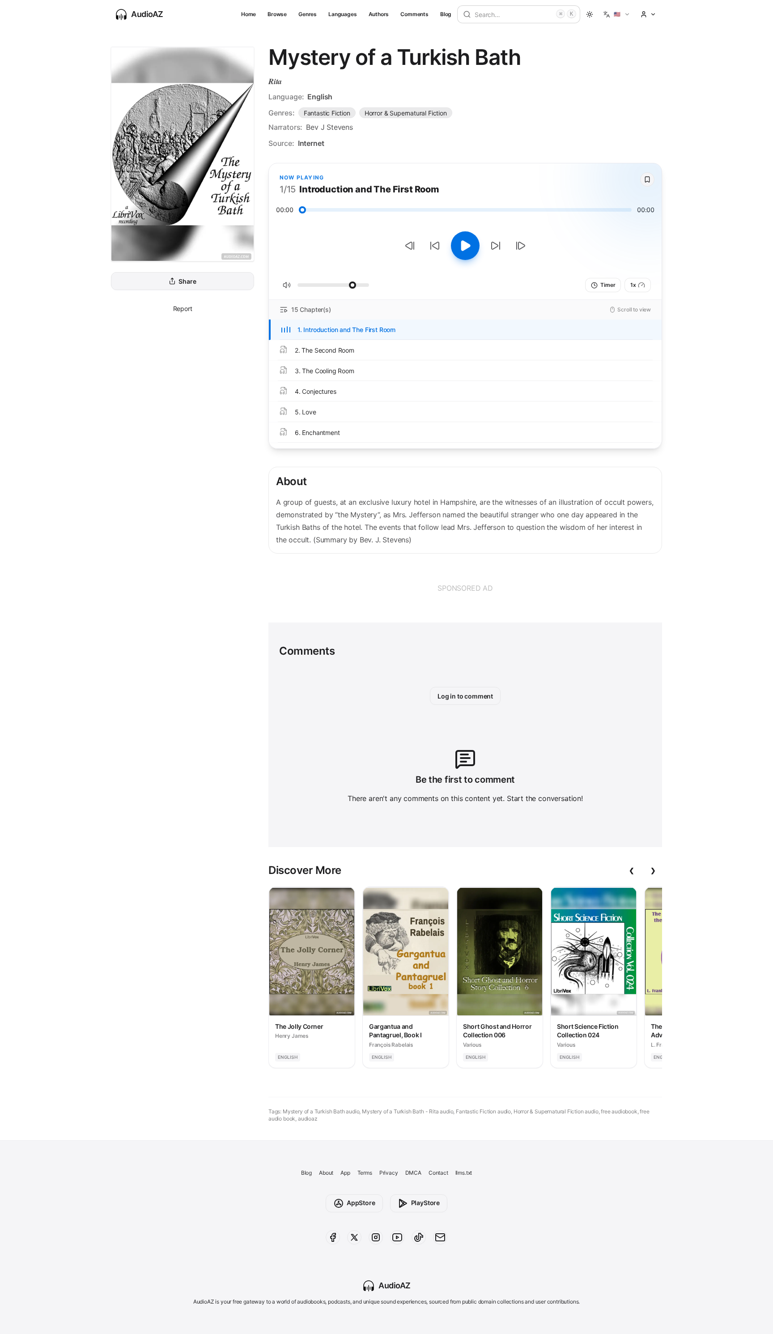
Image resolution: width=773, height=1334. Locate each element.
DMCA (413, 1172)
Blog (445, 14)
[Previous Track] (410, 246)
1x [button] (633, 284)
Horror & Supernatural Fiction (406, 113)
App (345, 1172)
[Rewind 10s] (435, 246)
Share (187, 281)
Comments (414, 14)
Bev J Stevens (329, 127)
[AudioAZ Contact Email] (440, 1237)
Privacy (388, 1172)
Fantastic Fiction (327, 113)
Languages (342, 14)
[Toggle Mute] (287, 285)
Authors (379, 14)
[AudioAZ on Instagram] (376, 1237)
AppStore (361, 1202)
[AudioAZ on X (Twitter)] (354, 1237)
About (326, 1172)
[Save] (647, 179)
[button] (616, 14)
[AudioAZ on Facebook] (333, 1237)
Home (248, 14)
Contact (438, 1172)
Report (182, 308)
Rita (275, 81)
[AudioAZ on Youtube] (397, 1237)
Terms (364, 1172)
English (319, 96)
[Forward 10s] (496, 246)
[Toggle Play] (465, 245)
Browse (277, 14)
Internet (311, 143)
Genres (307, 14)
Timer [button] (607, 284)
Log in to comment (465, 696)
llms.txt (463, 1172)
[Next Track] (521, 246)
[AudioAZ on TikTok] (419, 1237)
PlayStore (425, 1202)
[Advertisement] (465, 588)
